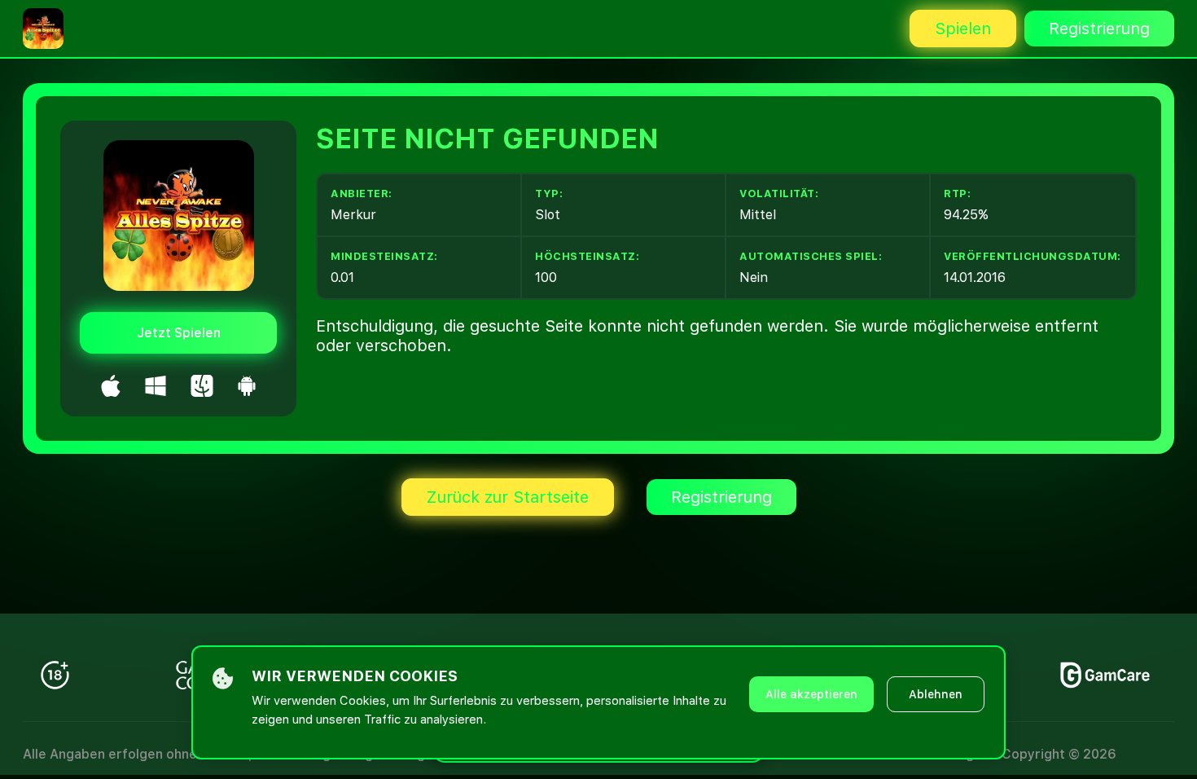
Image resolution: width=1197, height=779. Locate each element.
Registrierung (1099, 28)
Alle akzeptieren (811, 694)
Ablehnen (935, 694)
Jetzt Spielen (179, 333)
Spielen (963, 28)
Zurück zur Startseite (508, 497)
